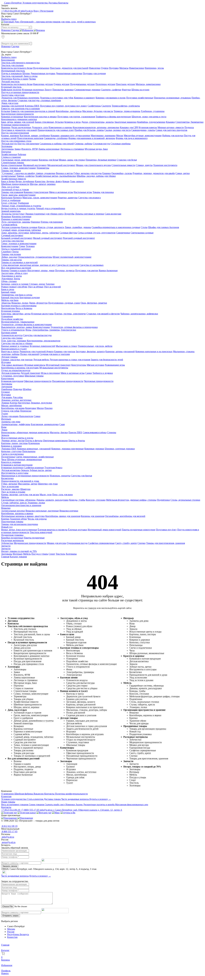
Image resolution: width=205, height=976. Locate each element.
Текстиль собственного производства (20, 62)
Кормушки (30, 408)
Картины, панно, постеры (14, 443)
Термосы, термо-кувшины (127, 111)
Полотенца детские (105, 84)
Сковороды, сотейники (56, 138)
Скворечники (123, 232)
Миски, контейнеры (11, 405)
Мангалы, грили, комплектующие (39, 197)
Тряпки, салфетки (26, 176)
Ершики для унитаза (64, 351)
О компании (7, 793)
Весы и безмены (24, 308)
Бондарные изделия (30, 297)
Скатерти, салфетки (111, 89)
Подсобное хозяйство (12, 319)
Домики (5, 402)
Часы (3, 459)
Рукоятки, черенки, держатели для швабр (154, 173)
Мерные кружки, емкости (171, 127)
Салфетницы (94, 106)
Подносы (189, 127)
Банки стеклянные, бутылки (49, 122)
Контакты (63, 2)
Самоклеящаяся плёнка (94, 432)
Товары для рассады (11, 259)
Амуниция (6, 386)
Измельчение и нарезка (60, 127)
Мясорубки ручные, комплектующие (143, 135)
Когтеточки (24, 402)
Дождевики (7, 278)
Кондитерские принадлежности (17, 114)
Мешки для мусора (56, 543)
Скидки (15, 30)
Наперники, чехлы (154, 68)
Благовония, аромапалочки (45, 424)
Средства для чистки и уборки (16, 343)
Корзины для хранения (92, 516)
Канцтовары (7, 378)
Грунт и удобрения (10, 200)
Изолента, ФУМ (29, 149)
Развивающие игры (115, 365)
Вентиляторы (8, 308)
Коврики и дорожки (11, 446)
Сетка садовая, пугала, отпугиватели (97, 232)
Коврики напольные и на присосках (153, 351)
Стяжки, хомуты (144, 165)
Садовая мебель (9, 224)
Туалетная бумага (53, 467)
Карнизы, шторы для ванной (120, 351)
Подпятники (163, 500)
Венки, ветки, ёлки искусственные (19, 529)
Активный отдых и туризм (15, 189)
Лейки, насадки (9, 257)
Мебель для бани (9, 300)
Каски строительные (11, 165)
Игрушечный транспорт (58, 365)
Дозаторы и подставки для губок (56, 97)
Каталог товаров (18, 556)
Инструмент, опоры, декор (40, 270)
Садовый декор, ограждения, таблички (21, 230)
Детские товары (9, 357)
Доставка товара (52, 799)
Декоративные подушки (42, 73)
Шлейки (27, 389)
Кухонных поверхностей (42, 346)
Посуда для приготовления (15, 133)
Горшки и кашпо (18, 270)
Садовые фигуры (68, 232)
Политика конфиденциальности (71, 793)
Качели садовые (29, 227)
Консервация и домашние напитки (19, 119)
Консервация (8, 60)
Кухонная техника (10, 311)
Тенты (15, 251)
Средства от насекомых (92, 265)
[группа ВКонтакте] (67, 812)
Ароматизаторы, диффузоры (15, 424)
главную (92, 608)
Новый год (6, 527)
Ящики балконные (108, 270)
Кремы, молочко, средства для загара (20, 494)
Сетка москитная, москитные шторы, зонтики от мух (28, 265)
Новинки (6, 30)
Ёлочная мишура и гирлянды (53, 529)
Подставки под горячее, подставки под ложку (63, 106)
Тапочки (50, 284)
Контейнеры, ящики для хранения (62, 516)
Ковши (65, 181)
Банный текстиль (10, 297)
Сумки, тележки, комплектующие (18, 168)
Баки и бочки (8, 181)
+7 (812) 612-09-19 (10, 11)
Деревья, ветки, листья (12, 440)
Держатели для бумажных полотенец (20, 97)
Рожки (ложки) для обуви (14, 286)
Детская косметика (10, 470)
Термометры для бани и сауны (16, 294)
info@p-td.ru (27, 11)
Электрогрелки (68, 330)
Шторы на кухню (140, 89)
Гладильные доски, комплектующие (19, 160)
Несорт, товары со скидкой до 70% (19, 551)
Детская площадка (10, 373)
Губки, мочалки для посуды (88, 173)
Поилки (48, 408)
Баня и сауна (7, 289)
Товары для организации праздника (19, 524)
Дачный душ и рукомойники (50, 208)
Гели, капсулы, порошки (13, 340)
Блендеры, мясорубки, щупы (16, 313)
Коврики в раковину (84, 97)
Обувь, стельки (9, 281)
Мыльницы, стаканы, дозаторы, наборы (86, 710)
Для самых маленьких (12, 365)
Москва (11, 929)
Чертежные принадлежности (98, 381)
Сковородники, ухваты (143, 130)
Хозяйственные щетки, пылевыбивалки (55, 176)
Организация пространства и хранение (21, 505)
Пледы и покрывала (11, 73)
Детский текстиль (10, 81)
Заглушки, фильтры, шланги (90, 351)
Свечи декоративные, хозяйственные (35, 456)
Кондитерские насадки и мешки (40, 116)
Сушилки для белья (127, 160)
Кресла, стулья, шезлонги (51, 227)
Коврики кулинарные (12, 116)
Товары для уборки (11, 170)
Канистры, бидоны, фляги (48, 181)
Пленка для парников (52, 222)
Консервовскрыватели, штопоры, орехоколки (96, 127)
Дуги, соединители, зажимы (15, 222)
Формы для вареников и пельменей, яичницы (91, 138)
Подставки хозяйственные (139, 97)
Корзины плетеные (21, 216)
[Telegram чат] (9, 812)
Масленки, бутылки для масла (97, 111)
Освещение (7, 316)
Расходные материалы (12, 540)
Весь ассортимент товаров (15, 804)
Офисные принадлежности (37, 381)
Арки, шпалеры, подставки (15, 232)
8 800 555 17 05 (9, 831)
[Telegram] (1, 873)
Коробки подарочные (12, 537)
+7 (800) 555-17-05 (30, 810)
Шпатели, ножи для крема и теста (149, 116)
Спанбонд (6, 251)
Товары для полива (11, 254)
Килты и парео (20, 79)
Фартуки (126, 89)
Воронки (5, 127)
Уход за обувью (35, 286)
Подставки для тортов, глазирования (76, 116)
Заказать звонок (9, 866)
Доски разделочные (21, 127)
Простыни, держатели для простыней (69, 68)
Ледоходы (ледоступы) (12, 214)
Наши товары (8, 802)
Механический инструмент (61, 165)
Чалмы (32, 79)
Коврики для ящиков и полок (111, 97)
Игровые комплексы (34, 365)
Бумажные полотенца (12, 467)
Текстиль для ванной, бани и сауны (19, 76)
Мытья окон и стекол (66, 346)
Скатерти (106, 106)
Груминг (5, 392)
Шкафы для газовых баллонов (163, 227)
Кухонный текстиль (11, 87)
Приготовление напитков (30, 138)
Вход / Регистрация (43, 11)
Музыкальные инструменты (53, 367)
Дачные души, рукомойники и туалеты (21, 205)
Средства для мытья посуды (37, 335)
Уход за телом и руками (13, 492)
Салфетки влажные (34, 467)
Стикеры (111, 432)
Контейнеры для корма (13, 408)
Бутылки (5, 111)
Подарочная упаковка (12, 535)
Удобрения (23, 203)
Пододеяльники (41, 68)
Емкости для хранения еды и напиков (20, 108)
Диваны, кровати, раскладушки (52, 500)
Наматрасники (136, 68)
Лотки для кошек (10, 416)
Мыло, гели (46, 494)
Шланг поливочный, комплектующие (72, 257)
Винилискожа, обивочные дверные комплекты (25, 432)
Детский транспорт (30, 373)
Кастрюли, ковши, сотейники (35, 135)
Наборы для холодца (172, 135)
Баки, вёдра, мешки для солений (17, 122)
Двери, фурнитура (38, 303)
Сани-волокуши (113, 214)
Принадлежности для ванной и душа (20, 481)
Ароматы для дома (10, 421)
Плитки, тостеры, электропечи (70, 313)
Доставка (53, 2)
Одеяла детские (61, 84)
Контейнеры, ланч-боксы (69, 111)
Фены (28, 330)
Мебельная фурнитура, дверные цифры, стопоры (131, 500)
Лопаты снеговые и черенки (89, 214)
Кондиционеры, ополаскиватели (43, 340)
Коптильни (7, 197)
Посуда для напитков (28, 143)
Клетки (14, 402)
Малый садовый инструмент (47, 238)
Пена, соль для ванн (62, 494)
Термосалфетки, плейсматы (126, 106)
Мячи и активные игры (61, 192)
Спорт (52, 554)
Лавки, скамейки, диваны (78, 227)
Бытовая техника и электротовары (18, 305)
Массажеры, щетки (27, 483)
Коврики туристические (36, 192)
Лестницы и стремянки (72, 149)
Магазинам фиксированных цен (131, 804)
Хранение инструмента (165, 165)
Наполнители (26, 416)
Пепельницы (28, 451)
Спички (141, 543)
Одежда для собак (10, 411)
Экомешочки (196, 122)
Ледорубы (69, 214)
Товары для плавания (12, 192)
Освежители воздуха (12, 335)
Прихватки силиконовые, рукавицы (172, 97)
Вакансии (39, 793)
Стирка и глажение (11, 157)
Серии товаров (37, 804)
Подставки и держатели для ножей (19, 130)
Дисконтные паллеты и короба (99, 804)
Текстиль (60, 554)
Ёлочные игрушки (77, 529)
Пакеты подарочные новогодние (138, 529)
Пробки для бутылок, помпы (89, 130)
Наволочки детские (43, 84)
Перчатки (6, 151)
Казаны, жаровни (10, 135)
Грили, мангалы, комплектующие (18, 195)
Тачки (22, 246)
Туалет (4, 413)
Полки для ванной (29, 354)
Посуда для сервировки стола (16, 141)
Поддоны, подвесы (65, 270)
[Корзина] (39, 30)
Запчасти (6, 546)
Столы (144, 227)
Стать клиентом (35, 799)
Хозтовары (6, 146)
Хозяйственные (9, 154)
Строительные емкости (123, 165)
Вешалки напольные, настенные (42, 510)
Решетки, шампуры (68, 197)
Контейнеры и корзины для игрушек (20, 367)
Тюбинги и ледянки (102, 373)
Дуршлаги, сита (40, 127)
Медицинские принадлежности (30, 543)
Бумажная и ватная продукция (16, 465)
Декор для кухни (9, 103)
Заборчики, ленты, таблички (44, 232)
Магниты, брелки (59, 432)
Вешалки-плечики (68, 510)
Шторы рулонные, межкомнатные (24, 459)
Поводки (17, 389)
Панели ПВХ (75, 432)
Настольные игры (83, 192)
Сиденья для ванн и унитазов (55, 354)
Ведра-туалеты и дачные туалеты (18, 208)
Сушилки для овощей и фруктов (103, 313)
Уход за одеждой (52, 286)
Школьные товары (34, 375)
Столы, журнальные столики (185, 500)
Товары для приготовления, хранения (165, 543)
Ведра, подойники (24, 181)
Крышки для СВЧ (129, 127)
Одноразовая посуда (77, 543)
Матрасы (123, 68)
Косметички (7, 478)
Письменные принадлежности (67, 381)
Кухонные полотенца (33, 89)
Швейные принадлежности (15, 184)
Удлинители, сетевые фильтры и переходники (74, 327)
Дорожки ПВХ (9, 448)
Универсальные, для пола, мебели (95, 346)
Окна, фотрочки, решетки (94, 303)
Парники (35, 222)
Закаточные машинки (125, 122)
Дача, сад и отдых (10, 187)
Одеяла (104, 68)
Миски (119, 135)
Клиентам (6, 796)
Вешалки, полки (19, 303)
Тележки (30, 246)
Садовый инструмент (12, 235)
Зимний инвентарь (11, 211)
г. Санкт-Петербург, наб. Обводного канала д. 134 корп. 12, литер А (87, 810)
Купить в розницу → (100, 799)
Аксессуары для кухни (12, 95)
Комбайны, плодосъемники (151, 122)
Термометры (42, 168)
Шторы (26, 73)
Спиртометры (182, 122)
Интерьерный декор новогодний (104, 529)
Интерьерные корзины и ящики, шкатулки (23, 516)
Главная (5, 556)
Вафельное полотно (11, 89)
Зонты (17, 278)
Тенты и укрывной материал (16, 249)
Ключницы (34, 443)
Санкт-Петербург (13, 2)
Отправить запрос (10, 916)
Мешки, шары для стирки (72, 160)
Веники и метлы (64, 173)
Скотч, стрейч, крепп (126, 543)
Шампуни (25, 489)
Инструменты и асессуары (14, 473)
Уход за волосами (10, 486)
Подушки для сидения (94, 73)
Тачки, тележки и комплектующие (18, 243)
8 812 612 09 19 (9, 826)
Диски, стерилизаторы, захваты (97, 122)
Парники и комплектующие (15, 219)
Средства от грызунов (67, 265)
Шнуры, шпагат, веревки (43, 184)
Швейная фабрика (24, 793)
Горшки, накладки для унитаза (17, 359)
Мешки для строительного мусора (93, 165)
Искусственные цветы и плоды (17, 438)
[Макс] (56, 812)
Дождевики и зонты (11, 276)
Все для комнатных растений (16, 267)
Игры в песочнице (50, 373)
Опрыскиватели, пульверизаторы (35, 257)
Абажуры (6, 303)
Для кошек (6, 397)
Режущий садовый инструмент (79, 238)
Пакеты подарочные (34, 537)
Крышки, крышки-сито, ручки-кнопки (70, 135)
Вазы (3, 427)
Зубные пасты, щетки (41, 470)
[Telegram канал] (27, 812)
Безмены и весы (72, 122)
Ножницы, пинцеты (60, 475)
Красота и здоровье (11, 462)
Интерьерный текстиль (13, 70)
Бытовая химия (9, 332)
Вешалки (6, 508)
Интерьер (6, 419)
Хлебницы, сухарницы (152, 111)
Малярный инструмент (35, 165)
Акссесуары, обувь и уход (14, 273)
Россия (10, 931)
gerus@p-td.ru (8, 842)
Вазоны (5, 270)
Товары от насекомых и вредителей (19, 262)
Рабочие (22, 154)
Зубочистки (7, 543)
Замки (17, 149)
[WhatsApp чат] (43, 812)
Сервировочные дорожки (87, 89)
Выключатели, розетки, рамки (16, 327)
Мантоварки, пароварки (103, 135)
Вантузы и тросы (10, 351)
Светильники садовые (142, 232)
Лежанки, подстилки (41, 402)
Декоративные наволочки (69, 73)
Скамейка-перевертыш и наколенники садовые (116, 227)
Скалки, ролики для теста (117, 130)
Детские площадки (11, 227)
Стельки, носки (37, 284)
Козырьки (6, 216)
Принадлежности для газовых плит (56, 130)
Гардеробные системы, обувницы (18, 500)
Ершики (106, 173)
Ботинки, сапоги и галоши (15, 284)
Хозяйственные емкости (13, 178)
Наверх (5, 973)
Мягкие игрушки (95, 365)
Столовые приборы (121, 143)
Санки (88, 373)
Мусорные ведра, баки (96, 149)
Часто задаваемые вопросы (75, 799)
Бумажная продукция (12, 381)
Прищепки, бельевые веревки (101, 160)
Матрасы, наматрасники (148, 84)
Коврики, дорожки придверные (67, 448)
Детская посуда (9, 143)
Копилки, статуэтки (11, 451)
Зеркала (5, 435)
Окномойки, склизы (121, 173)
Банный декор (8, 292)
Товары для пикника (103, 192)
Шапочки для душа (48, 483)
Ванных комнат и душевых (15, 346)
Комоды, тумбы (77, 500)
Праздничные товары (12, 521)
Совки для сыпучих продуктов (171, 130)
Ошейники (6, 389)
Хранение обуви (18, 519)
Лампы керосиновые (49, 149)
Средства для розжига (89, 197)
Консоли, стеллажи (96, 500)
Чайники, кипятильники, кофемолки (139, 313)
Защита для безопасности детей (107, 359)
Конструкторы (78, 365)
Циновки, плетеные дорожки (120, 448)
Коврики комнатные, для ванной (34, 448)
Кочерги (17, 197)
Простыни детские (125, 84)
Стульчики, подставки (12, 375)
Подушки (114, 68)
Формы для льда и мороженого (132, 138)
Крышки (170, 122)
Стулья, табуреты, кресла (14, 502)
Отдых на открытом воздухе (15, 370)
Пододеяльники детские (82, 84)
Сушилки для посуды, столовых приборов (39, 100)
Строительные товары (12, 162)
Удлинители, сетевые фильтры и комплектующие (26, 324)
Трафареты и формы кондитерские (113, 116)
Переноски (25, 411)
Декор (4, 429)
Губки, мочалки (9, 483)
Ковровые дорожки (94, 448)
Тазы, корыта (77, 181)
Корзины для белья (48, 160)
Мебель (5, 497)
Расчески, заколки (10, 489)
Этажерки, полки (36, 502)
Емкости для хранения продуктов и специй (33, 111)
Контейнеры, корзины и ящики (17, 513)
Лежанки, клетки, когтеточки (16, 400)
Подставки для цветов (86, 270)
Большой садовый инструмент (16, 238)
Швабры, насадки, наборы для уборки (96, 176)
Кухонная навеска (148, 127)
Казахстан (12, 937)
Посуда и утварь (39, 554)
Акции (79, 804)
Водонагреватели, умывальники (17, 321)
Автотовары (7, 149)
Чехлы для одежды (37, 519)
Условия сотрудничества (35, 2)
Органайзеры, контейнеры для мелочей (125, 516)
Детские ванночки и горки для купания (70, 359)
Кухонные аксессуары (42, 313)
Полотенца (6, 79)
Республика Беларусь (18, 934)
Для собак (18, 397)
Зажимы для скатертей (12, 106)
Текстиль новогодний (41, 532)
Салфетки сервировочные (101, 543)
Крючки (5, 519)
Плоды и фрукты (33, 440)
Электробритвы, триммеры (46, 330)
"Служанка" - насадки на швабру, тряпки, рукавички (28, 173)
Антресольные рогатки (13, 510)
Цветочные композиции (55, 440)
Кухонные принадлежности (15, 124)
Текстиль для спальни (12, 65)
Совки (37, 416)
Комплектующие (9, 246)
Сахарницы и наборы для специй (57, 143)
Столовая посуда (101, 143)
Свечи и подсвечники (12, 454)
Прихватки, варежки (63, 89)
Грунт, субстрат (9, 203)
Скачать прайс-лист (55, 804)
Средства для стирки (12, 338)
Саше (62, 424)
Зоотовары (6, 384)
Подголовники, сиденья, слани (64, 303)
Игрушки (6, 362)
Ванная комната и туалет (14, 348)
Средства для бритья (81, 475)
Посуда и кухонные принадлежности (20, 92)
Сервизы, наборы (83, 143)
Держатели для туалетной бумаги (36, 351)
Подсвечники (8, 456)
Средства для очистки (12, 241)
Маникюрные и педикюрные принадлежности (25, 475)
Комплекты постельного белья (16, 68)
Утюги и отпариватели (13, 330)
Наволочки (94, 68)
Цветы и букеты (76, 440)
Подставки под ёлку (166, 529)
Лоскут (48, 89)
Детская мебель (41, 359)
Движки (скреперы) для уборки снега (44, 214)
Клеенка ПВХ (32, 106)
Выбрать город (9, 19)
